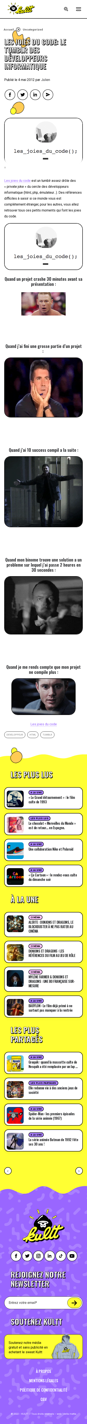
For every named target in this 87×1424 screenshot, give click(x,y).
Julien (45, 80)
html (33, 734)
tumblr (47, 734)
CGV (44, 1399)
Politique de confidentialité (43, 1390)
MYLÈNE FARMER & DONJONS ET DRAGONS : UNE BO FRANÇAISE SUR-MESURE (52, 981)
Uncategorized (33, 29)
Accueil (9, 29)
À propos (43, 1371)
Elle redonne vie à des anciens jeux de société (53, 1090)
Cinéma (35, 917)
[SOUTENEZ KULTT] (43, 1336)
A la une (36, 792)
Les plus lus (40, 818)
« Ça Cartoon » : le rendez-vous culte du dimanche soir (53, 877)
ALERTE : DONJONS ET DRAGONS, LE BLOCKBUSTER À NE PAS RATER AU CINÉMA (51, 927)
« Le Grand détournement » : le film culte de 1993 (52, 799)
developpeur (15, 734)
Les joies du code (17, 181)
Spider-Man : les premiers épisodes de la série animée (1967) (52, 1116)
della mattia (69, 1414)
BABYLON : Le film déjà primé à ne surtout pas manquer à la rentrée (51, 1008)
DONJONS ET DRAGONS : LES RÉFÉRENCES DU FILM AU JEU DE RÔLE (52, 953)
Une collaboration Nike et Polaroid (51, 849)
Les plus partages (43, 1083)
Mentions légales (43, 1380)
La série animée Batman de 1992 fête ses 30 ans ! (53, 1142)
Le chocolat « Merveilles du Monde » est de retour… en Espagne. (52, 825)
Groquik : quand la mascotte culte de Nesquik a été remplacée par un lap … (53, 1064)
